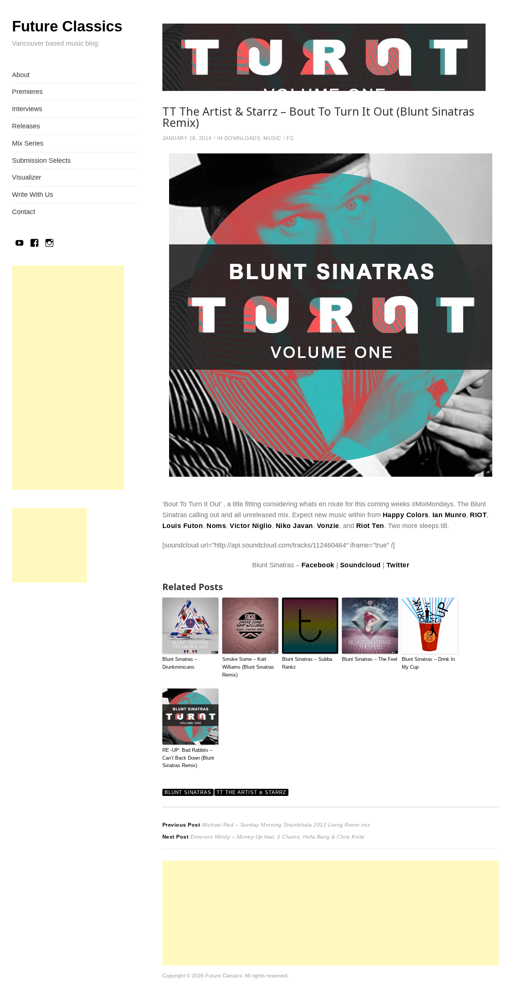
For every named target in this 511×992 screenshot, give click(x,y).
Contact (23, 212)
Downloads (242, 138)
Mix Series (27, 143)
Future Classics (67, 26)
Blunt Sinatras (188, 792)
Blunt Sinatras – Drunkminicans (179, 663)
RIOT (478, 515)
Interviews (27, 109)
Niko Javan (294, 525)
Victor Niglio (251, 525)
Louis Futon (182, 525)
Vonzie (328, 525)
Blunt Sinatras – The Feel (369, 659)
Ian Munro (449, 515)
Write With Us (32, 194)
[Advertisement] (68, 377)
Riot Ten (370, 525)
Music (272, 138)
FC (290, 138)
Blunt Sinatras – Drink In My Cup (428, 663)
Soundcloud (360, 565)
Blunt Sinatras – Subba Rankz (307, 663)
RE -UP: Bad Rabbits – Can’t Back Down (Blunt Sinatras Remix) (188, 758)
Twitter (398, 565)
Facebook (318, 565)
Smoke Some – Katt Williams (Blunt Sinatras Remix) (248, 667)
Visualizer (26, 177)
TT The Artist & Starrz (251, 792)
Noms (216, 525)
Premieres (27, 91)
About (21, 75)
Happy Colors (406, 515)
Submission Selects (41, 160)
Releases (26, 126)
